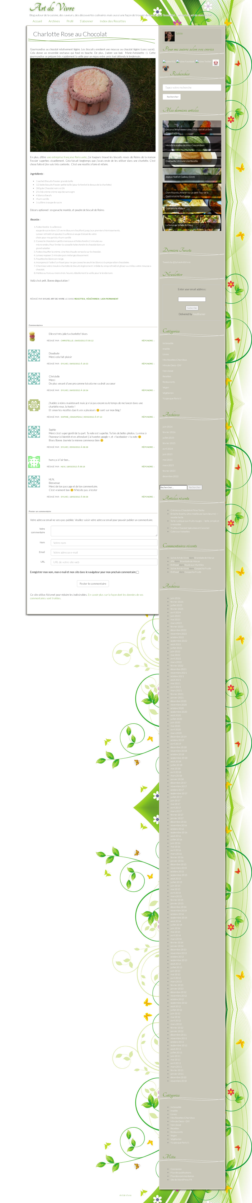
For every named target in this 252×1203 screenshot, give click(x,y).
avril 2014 (175, 935)
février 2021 (176, 693)
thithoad (174, 564)
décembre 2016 (178, 821)
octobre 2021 (177, 676)
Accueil (37, 21)
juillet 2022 (176, 647)
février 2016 (176, 857)
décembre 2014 (178, 906)
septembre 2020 (178, 711)
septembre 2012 (178, 1002)
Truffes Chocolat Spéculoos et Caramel (189, 527)
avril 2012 (175, 1020)
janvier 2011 (176, 1073)
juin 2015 (175, 885)
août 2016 (175, 835)
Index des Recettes (113, 21)
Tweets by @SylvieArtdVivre (177, 262)
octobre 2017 (177, 789)
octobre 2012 (177, 999)
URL (43, 561)
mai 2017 (175, 804)
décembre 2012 (178, 992)
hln (63, 467)
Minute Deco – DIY (180, 1121)
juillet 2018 (176, 764)
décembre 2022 (171, 476)
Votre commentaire (38, 530)
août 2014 (175, 921)
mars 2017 (176, 811)
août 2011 (175, 1048)
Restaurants (169, 381)
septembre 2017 (178, 793)
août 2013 (175, 963)
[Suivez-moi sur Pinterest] (216, 62)
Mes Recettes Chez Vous (175, 359)
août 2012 (175, 1006)
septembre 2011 (178, 1045)
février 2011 (176, 1070)
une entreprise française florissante (67, 157)
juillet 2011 (176, 1052)
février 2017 (176, 814)
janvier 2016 (176, 860)
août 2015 (175, 878)
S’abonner (86, 21)
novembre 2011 (178, 1038)
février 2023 (169, 470)
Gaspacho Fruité (202, 568)
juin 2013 (175, 970)
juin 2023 (167, 454)
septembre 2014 (178, 917)
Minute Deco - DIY (172, 365)
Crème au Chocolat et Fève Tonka (187, 510)
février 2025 (169, 443)
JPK (172, 561)
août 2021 (175, 679)
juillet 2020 (176, 718)
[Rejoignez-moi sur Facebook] (185, 61)
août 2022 (175, 644)
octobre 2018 (177, 754)
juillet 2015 (176, 882)
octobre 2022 (177, 637)
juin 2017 (175, 800)
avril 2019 (175, 743)
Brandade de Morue (204, 557)
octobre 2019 (177, 740)
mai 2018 (175, 768)
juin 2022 (175, 651)
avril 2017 (175, 807)
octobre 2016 (177, 828)
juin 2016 (175, 843)
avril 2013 (175, 977)
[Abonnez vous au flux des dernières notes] (169, 61)
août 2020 (175, 715)
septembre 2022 (178, 640)
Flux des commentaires (182, 1176)
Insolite (166, 348)
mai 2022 (175, 654)
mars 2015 (176, 896)
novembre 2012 (178, 995)
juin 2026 (167, 426)
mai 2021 (175, 683)
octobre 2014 (177, 914)
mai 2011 (175, 1059)
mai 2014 (175, 931)
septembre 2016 (178, 832)
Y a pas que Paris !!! (172, 398)
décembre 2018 (178, 747)
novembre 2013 (178, 953)
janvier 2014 (176, 945)
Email (42, 552)
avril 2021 (175, 686)
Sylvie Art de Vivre (179, 557)
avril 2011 (175, 1063)
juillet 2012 (176, 1009)
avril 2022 (175, 658)
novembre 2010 (178, 1080)
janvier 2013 (176, 988)
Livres (166, 354)
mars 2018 (176, 775)
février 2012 (176, 1027)
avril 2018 (175, 772)
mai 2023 (167, 459)
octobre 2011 (177, 1041)
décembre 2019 (178, 736)
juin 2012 (175, 1013)
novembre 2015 (178, 867)
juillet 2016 (176, 839)
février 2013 (176, 985)
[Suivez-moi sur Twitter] (203, 61)
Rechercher (173, 96)
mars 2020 (176, 733)
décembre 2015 (178, 864)
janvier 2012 (176, 1031)
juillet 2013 (176, 967)
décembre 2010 (178, 1077)
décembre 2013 (178, 949)
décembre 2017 (178, 782)
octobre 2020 (177, 708)
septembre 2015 (178, 875)
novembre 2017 (178, 786)
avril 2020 (175, 729)
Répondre (148, 341)
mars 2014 (176, 938)
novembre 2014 (178, 910)
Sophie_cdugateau (71, 417)
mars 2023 (168, 465)
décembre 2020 (178, 701)
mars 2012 (176, 1024)
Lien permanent (109, 299)
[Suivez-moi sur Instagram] (166, 68)
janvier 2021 (176, 697)
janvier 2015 (176, 903)
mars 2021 (176, 690)
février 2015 (176, 899)
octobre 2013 (177, 956)
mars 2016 (176, 853)
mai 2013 (175, 974)
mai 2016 (175, 846)
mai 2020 (175, 725)
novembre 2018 (178, 750)
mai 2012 (175, 1016)
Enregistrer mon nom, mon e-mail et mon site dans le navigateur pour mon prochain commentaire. (83, 572)
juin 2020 (175, 722)
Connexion (176, 1169)
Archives (54, 21)
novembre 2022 (178, 633)
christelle (67, 341)
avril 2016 (175, 850)
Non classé (168, 370)
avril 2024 (168, 448)
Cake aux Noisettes (180, 531)
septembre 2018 (178, 757)
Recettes (79, 299)
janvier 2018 (176, 779)
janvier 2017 (176, 818)
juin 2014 (175, 928)
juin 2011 (175, 1056)
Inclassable (168, 343)
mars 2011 (176, 1066)
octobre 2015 (177, 871)
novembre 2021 (178, 672)
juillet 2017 (176, 796)
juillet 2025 (168, 437)
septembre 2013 (178, 960)
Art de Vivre (126, 1195)
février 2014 (176, 942)
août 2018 (175, 761)
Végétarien (92, 299)
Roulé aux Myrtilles (194, 564)
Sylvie (64, 364)
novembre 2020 (178, 704)
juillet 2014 (176, 924)
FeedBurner (199, 314)
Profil (70, 21)
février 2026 (169, 432)
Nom (42, 542)
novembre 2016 (178, 825)
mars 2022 (176, 662)
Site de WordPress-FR (181, 1179)
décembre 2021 (178, 669)
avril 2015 (175, 892)
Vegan (166, 387)
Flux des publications (180, 1172)
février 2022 (176, 665)
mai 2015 (175, 889)
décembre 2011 (178, 1034)
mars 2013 (176, 981)
